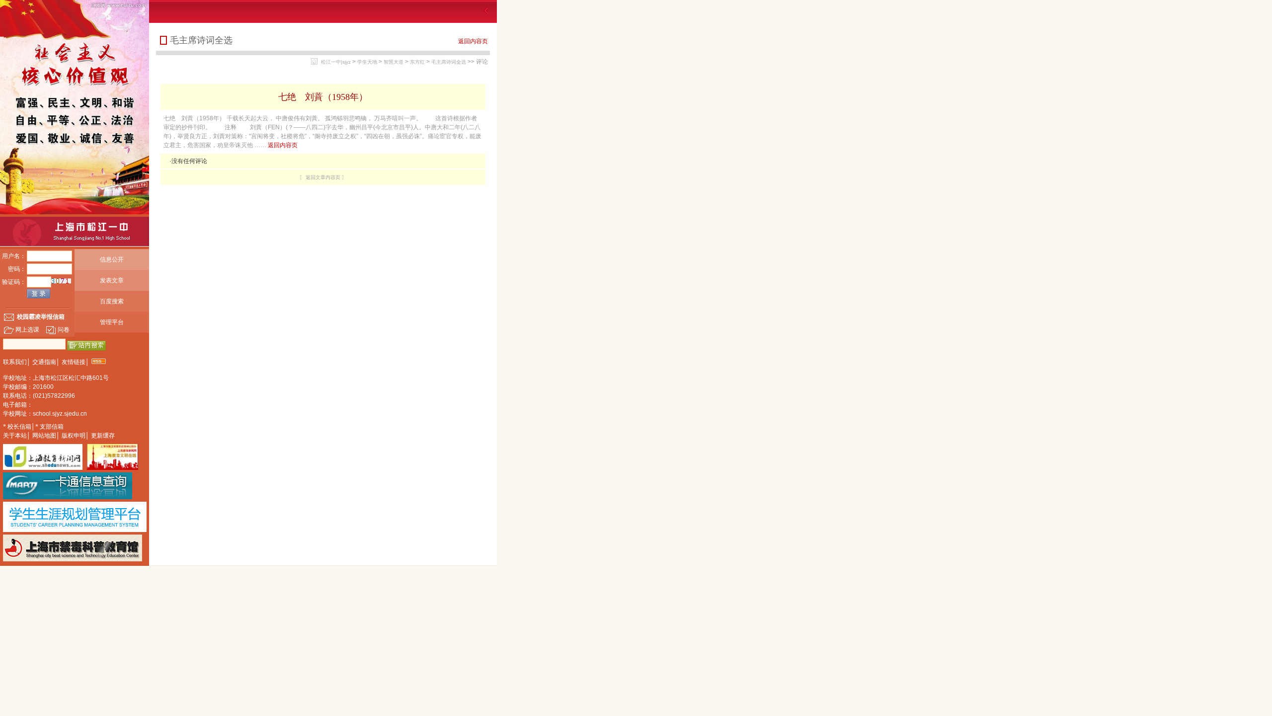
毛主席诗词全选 (448, 62)
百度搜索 (112, 301)
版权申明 (73, 435)
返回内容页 (473, 41)
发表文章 (112, 280)
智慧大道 (393, 62)
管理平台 (112, 322)
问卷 (64, 329)
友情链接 (73, 361)
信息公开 (112, 259)
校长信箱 (19, 426)
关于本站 (15, 435)
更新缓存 (103, 435)
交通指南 (44, 361)
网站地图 (44, 435)
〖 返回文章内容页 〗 (323, 177)
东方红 (417, 62)
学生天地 (367, 62)
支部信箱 (52, 426)
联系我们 (15, 361)
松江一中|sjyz (336, 62)
